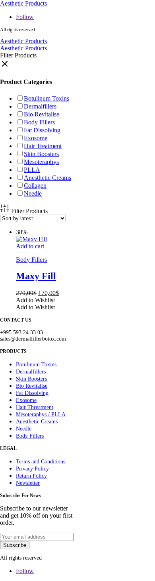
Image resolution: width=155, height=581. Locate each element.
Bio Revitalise (41, 114)
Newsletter (28, 483)
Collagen (35, 185)
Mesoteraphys (41, 161)
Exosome (35, 138)
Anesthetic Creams (47, 177)
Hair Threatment (34, 407)
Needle (33, 193)
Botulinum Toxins (46, 98)
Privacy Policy (32, 469)
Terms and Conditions (40, 462)
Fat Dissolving (42, 130)
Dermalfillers (40, 106)
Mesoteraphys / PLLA (41, 414)
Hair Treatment (43, 146)
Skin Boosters (41, 153)
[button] (35, 300)
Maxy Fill (36, 276)
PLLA (32, 169)
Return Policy (31, 476)
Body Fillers (39, 122)
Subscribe (14, 545)
